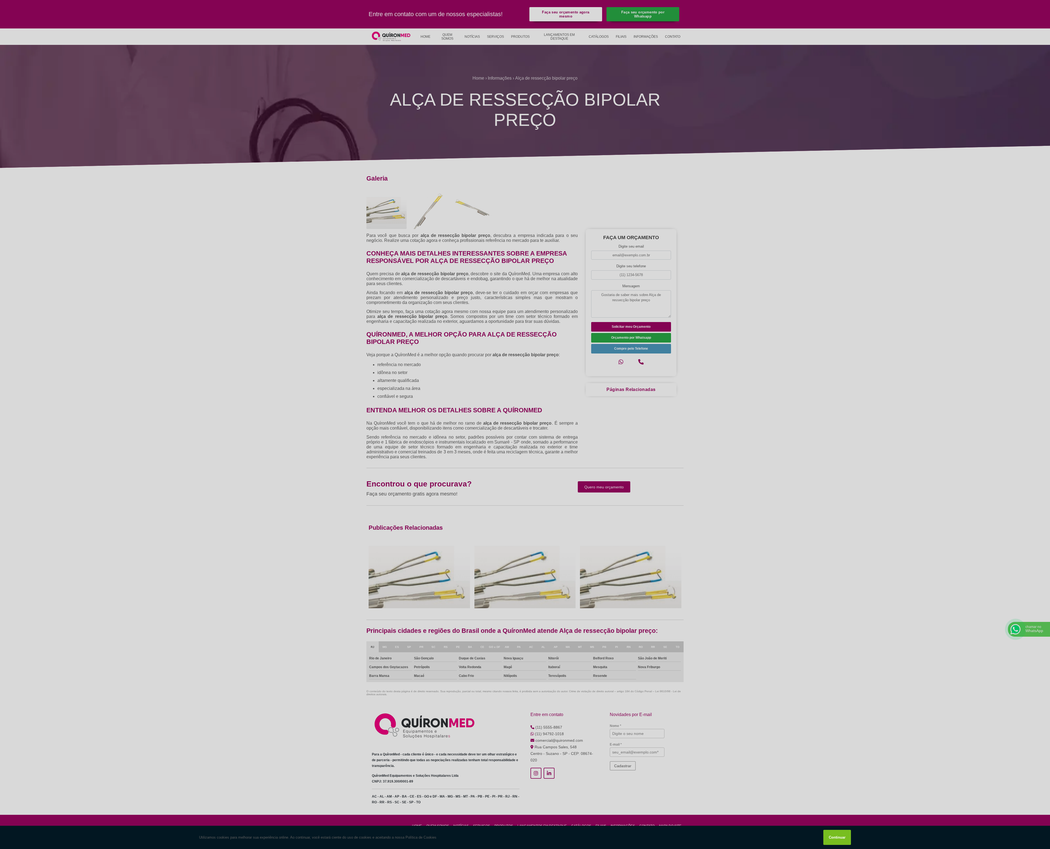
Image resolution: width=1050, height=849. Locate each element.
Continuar (837, 837)
